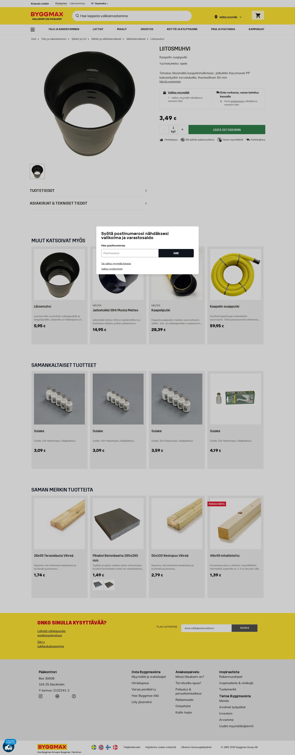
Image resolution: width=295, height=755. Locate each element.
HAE (176, 253)
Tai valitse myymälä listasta (116, 263)
